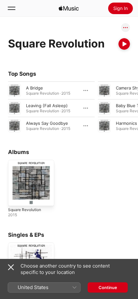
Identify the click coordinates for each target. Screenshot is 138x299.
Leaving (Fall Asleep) (47, 105)
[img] (69, 8)
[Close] (11, 267)
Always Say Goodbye (47, 123)
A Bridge (34, 87)
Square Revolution (24, 209)
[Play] (124, 44)
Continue (108, 287)
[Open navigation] (11, 8)
